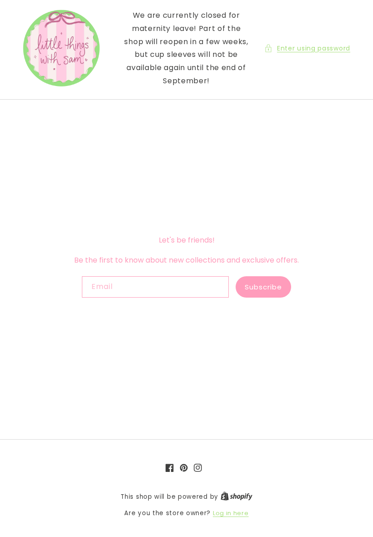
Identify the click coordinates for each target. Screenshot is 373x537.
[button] (307, 48)
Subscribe (263, 287)
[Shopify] (236, 496)
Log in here (231, 513)
